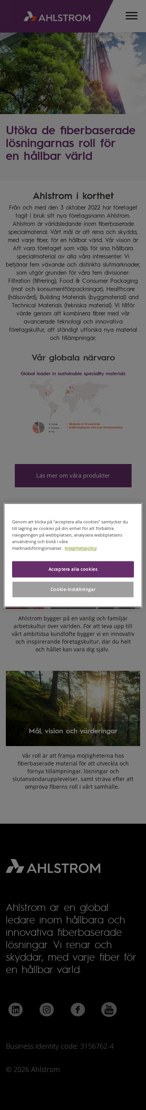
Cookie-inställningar (73, 589)
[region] (73, 555)
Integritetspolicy (81, 548)
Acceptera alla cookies (73, 569)
